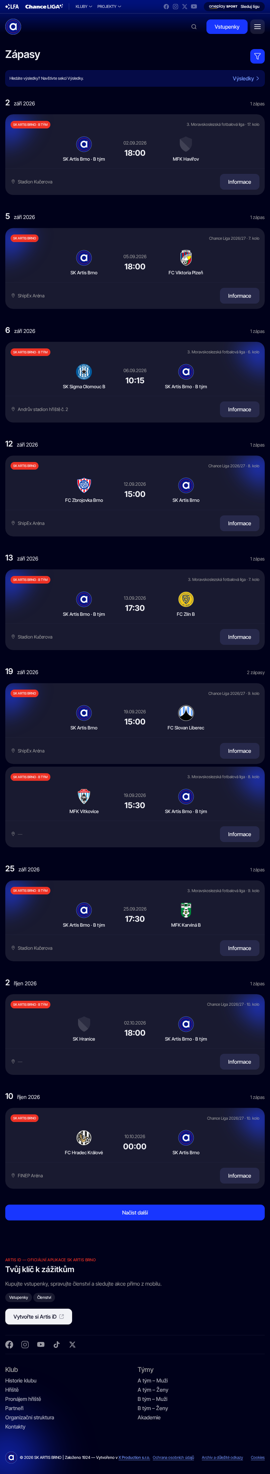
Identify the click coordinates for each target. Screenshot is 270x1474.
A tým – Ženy (153, 1389)
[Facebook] (166, 6)
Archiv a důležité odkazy (222, 1457)
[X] (184, 6)
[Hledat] (194, 26)
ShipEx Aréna (31, 295)
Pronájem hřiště (23, 1399)
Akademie (149, 1417)
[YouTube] (194, 6)
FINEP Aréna (30, 1175)
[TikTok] (57, 1345)
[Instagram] (175, 6)
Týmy (145, 1369)
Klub (11, 1369)
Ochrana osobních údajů (173, 1457)
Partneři (14, 1408)
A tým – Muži (153, 1380)
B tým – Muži (152, 1399)
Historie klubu (21, 1380)
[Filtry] (257, 56)
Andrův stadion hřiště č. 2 (43, 409)
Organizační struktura (29, 1417)
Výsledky (243, 78)
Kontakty (15, 1426)
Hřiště (12, 1389)
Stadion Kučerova (35, 181)
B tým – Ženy (153, 1408)
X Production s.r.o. (134, 1457)
